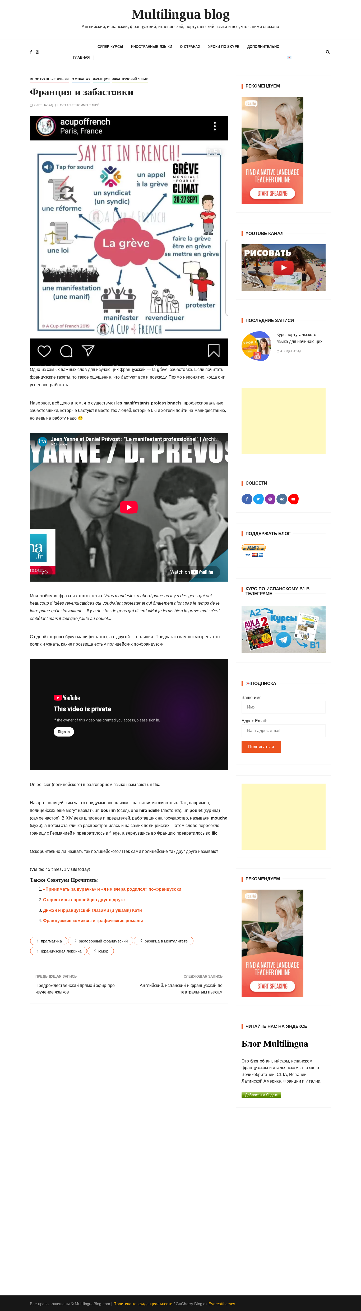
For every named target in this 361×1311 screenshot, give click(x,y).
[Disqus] (129, 1080)
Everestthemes (222, 1303)
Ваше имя (252, 697)
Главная (81, 57)
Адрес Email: (254, 721)
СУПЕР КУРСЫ (110, 47)
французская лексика (61, 951)
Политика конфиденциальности (142, 1303)
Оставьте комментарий (79, 105)
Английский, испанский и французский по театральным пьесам (181, 989)
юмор (103, 951)
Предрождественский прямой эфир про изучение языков (75, 989)
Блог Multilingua (275, 1043)
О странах (190, 47)
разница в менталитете (166, 941)
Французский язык (130, 79)
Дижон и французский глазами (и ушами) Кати (92, 910)
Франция (101, 79)
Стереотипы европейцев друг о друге (84, 900)
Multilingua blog (180, 14)
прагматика (51, 941)
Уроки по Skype (223, 47)
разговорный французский (103, 941)
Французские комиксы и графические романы (93, 920)
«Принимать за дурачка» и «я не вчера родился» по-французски (112, 889)
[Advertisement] (284, 421)
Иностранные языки (151, 47)
